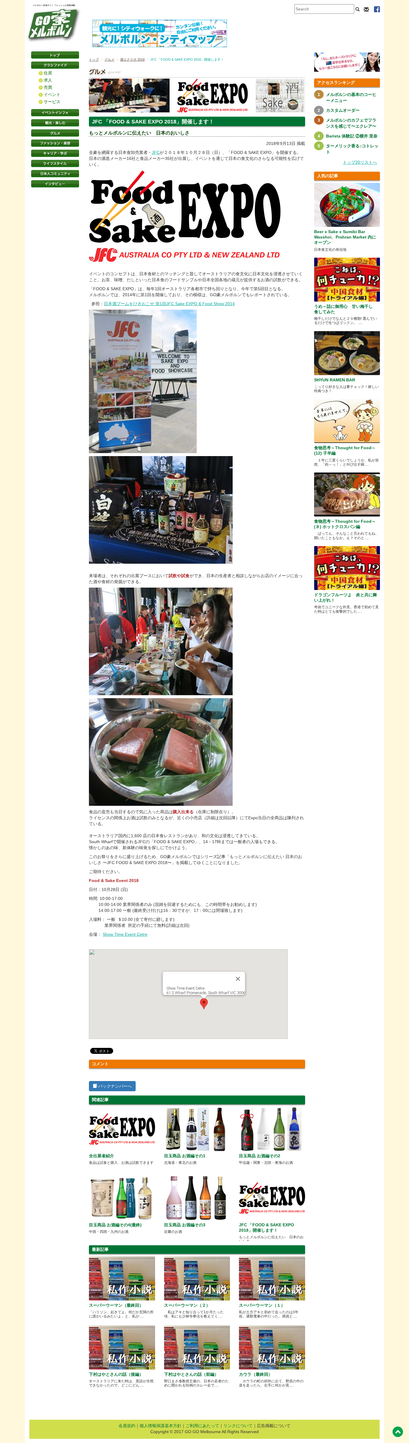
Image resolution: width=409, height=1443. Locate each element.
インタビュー (55, 183)
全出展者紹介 (101, 1155)
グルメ (55, 133)
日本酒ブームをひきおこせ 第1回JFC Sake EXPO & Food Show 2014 (169, 303)
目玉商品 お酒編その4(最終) (115, 1224)
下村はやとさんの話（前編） (191, 1374)
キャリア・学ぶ (55, 153)
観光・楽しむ (55, 122)
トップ (94, 59)
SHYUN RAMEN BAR (334, 379)
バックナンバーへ (114, 1086)
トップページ (55, 55)
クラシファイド (55, 65)
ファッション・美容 (55, 143)
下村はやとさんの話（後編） (116, 1374)
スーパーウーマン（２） (187, 1305)
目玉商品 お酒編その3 (184, 1224)
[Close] (238, 979)
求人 (48, 80)
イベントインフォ (55, 112)
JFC (156, 152)
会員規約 (127, 1425)
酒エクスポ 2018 (132, 59)
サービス (52, 101)
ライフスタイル (55, 163)
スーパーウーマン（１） (262, 1305)
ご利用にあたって (202, 1425)
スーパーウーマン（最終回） (116, 1305)
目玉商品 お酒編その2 (259, 1155)
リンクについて (238, 1425)
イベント (52, 94)
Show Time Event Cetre (125, 934)
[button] (204, 1003)
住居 (48, 73)
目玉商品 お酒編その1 (184, 1155)
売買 (48, 87)
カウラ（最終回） (255, 1374)
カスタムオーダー (343, 110)
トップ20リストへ (360, 162)
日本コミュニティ (55, 173)
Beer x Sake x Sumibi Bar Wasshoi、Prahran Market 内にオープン (345, 237)
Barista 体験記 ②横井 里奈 (352, 136)
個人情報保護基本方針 (160, 1425)
